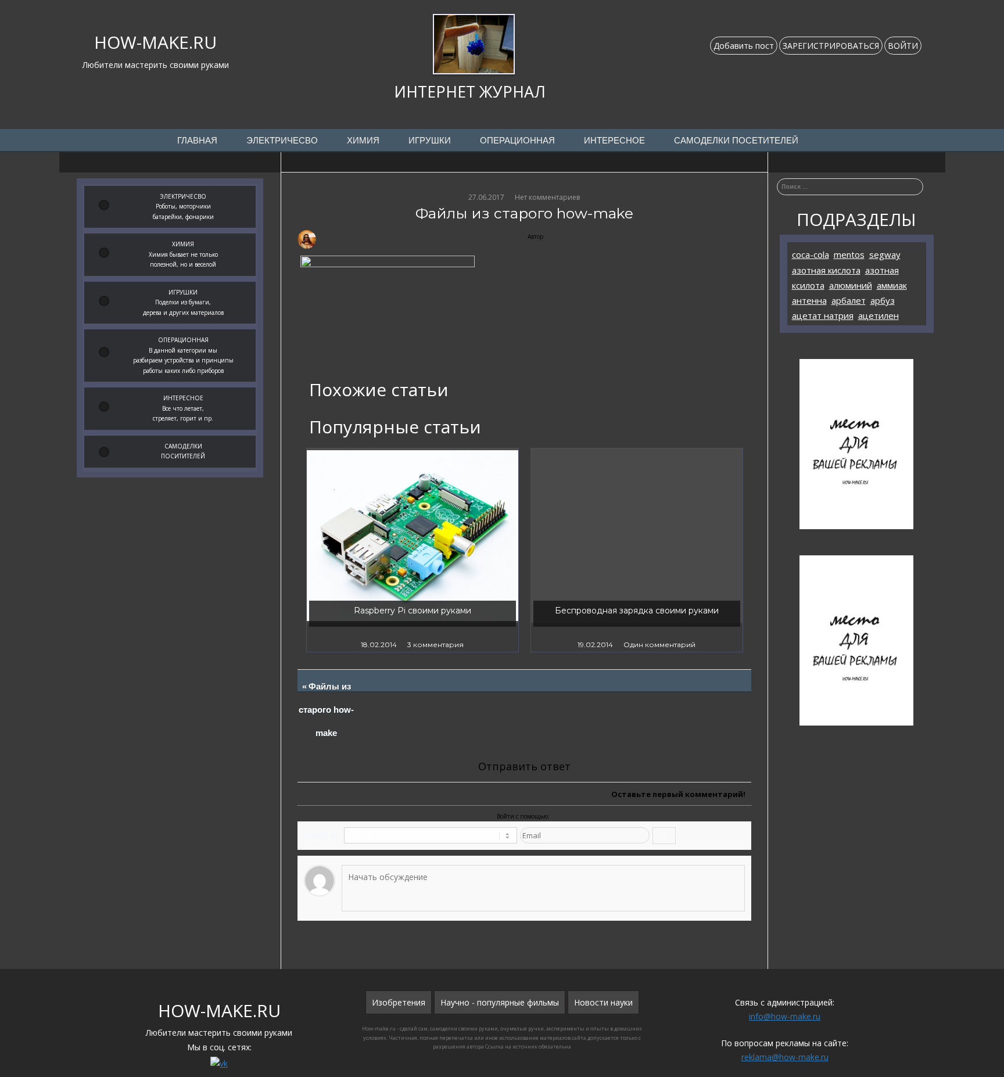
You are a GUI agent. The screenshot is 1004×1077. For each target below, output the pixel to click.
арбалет (848, 300)
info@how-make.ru (784, 1016)
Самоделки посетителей (736, 140)
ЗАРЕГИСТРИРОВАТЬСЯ (831, 45)
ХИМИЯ (363, 140)
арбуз (882, 300)
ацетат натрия (823, 315)
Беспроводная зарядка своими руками (637, 610)
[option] (412, 550)
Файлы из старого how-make (327, 710)
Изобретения (398, 1002)
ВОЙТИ (903, 45)
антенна (809, 300)
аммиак (892, 285)
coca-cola (810, 254)
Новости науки (603, 1002)
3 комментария (435, 644)
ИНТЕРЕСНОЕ (614, 140)
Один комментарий (659, 644)
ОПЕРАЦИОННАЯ (517, 140)
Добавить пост (743, 45)
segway (885, 254)
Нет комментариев (547, 197)
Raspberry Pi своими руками (412, 610)
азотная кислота (826, 270)
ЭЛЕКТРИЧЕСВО (282, 140)
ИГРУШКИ (429, 140)
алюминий (850, 285)
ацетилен (878, 315)
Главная (197, 140)
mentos (849, 254)
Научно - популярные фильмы (499, 1002)
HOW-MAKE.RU (155, 42)
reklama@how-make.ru (785, 1056)
